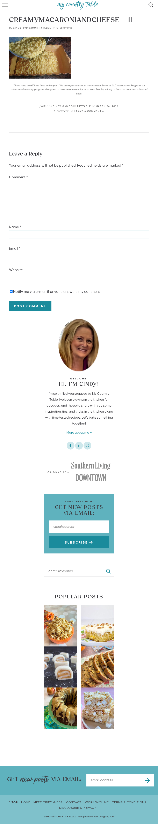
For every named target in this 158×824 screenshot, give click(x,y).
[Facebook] (70, 446)
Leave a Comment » (89, 111)
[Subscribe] (148, 780)
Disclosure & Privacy (77, 807)
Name (15, 227)
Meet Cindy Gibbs (48, 802)
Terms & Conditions (129, 802)
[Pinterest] (79, 446)
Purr (111, 816)
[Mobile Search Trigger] (150, 7)
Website (16, 270)
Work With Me (97, 802)
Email (14, 249)
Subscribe (77, 542)
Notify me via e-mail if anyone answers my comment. (57, 292)
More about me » (79, 432)
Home (25, 802)
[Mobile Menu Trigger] (5, 7)
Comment (18, 177)
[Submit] (108, 571)
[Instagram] (87, 446)
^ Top (13, 802)
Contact (73, 802)
